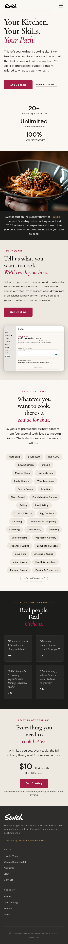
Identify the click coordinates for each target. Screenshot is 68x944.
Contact (8, 879)
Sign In (7, 896)
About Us (9, 867)
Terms (7, 914)
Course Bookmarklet (15, 861)
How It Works (11, 855)
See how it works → (46, 84)
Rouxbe (55, 217)
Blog (6, 873)
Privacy (8, 908)
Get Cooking (18, 84)
